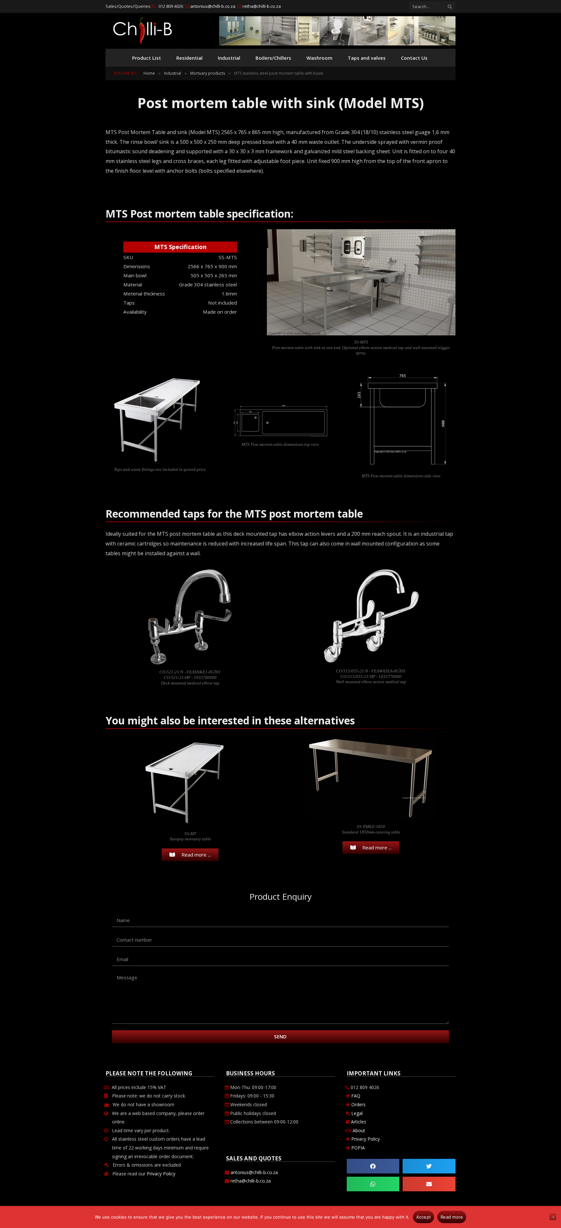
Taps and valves (367, 58)
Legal (357, 1113)
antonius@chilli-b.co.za (212, 6)
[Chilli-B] (142, 31)
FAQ (355, 1096)
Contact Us (414, 58)
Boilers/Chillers (273, 58)
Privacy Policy (161, 1174)
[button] (373, 1166)
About (359, 1130)
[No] (553, 1217)
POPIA (358, 1148)
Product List (146, 58)
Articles (358, 1122)
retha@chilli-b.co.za (261, 6)
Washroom (319, 58)
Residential (189, 58)
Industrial (229, 58)
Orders (358, 1104)
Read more (452, 1217)
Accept (423, 1217)
